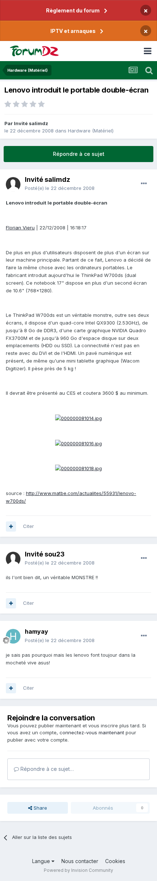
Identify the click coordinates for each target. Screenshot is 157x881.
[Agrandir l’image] (78, 418)
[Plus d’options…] (144, 183)
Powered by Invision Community (78, 870)
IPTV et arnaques (73, 31)
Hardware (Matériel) (91, 131)
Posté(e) (60, 188)
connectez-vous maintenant (92, 732)
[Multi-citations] (11, 526)
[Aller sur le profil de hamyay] (13, 636)
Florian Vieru (20, 227)
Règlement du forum (73, 10)
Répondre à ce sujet (78, 154)
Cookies (115, 861)
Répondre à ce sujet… (46, 769)
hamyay (36, 631)
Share (39, 808)
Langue (41, 861)
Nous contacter (79, 861)
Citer (28, 526)
